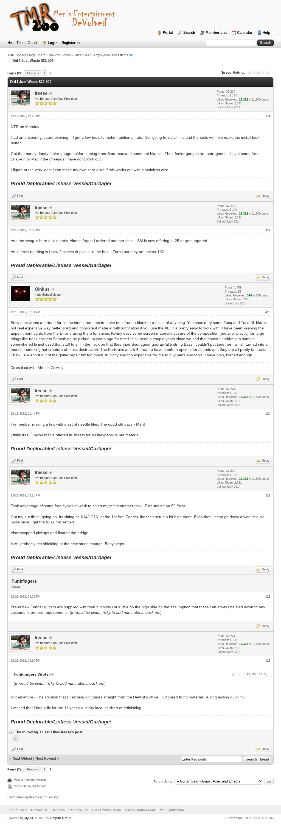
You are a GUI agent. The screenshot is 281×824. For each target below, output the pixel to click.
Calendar (244, 32)
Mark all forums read (140, 810)
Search (189, 32)
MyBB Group (62, 818)
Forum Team (18, 810)
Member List (216, 32)
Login (53, 43)
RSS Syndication (171, 810)
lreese (41, 93)
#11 (268, 116)
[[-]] (11, 732)
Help (266, 32)
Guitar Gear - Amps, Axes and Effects (101, 55)
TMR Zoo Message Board (26, 55)
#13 (267, 312)
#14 (267, 413)
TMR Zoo (58, 810)
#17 (267, 660)
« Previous (32, 73)
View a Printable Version (30, 779)
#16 (267, 596)
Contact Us (39, 810)
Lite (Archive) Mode (106, 810)
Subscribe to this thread (30, 786)
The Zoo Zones (59, 55)
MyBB (28, 818)
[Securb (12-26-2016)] (15, 740)
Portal (168, 32)
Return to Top (78, 810)
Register (68, 43)
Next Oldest (22, 758)
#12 (267, 230)
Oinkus (42, 289)
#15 (267, 495)
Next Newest (45, 758)
